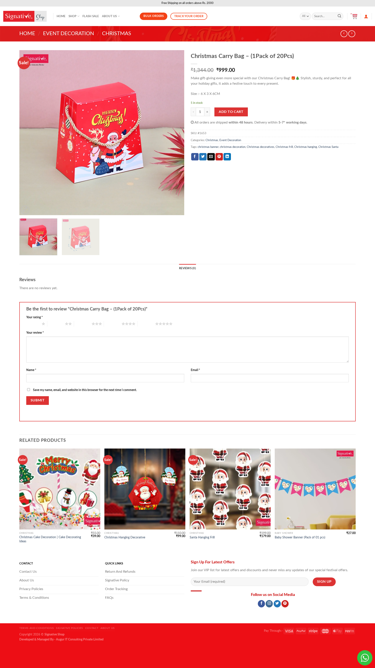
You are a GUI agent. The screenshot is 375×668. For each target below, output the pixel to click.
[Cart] (353, 16)
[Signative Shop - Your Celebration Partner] (25, 16)
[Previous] (28, 132)
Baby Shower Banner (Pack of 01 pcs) (300, 537)
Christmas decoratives (260, 147)
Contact (91, 628)
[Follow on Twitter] (277, 603)
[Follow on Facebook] (261, 603)
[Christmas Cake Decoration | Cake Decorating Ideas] (59, 489)
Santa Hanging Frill (202, 537)
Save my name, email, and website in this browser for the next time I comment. (85, 390)
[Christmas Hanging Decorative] (144, 489)
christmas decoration (232, 147)
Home (61, 16)
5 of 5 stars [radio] (146, 323)
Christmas (116, 33)
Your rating (34, 317)
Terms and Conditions (36, 628)
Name (31, 370)
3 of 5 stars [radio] (83, 323)
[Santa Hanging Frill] (230, 489)
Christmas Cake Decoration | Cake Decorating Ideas (50, 539)
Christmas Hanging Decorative (124, 537)
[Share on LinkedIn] (227, 156)
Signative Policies (69, 628)
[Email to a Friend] (211, 156)
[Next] (175, 132)
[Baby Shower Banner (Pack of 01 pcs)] (315, 489)
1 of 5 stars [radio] (33, 323)
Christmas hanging (305, 147)
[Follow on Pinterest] (285, 603)
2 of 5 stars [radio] (56, 323)
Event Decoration (68, 33)
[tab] (187, 268)
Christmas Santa (328, 147)
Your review (35, 332)
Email (195, 370)
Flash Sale (90, 16)
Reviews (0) (187, 268)
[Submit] (339, 16)
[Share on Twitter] (203, 156)
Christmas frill (284, 147)
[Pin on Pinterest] (219, 156)
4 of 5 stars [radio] (113, 323)
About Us (109, 16)
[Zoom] (25, 210)
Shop (73, 16)
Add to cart (231, 112)
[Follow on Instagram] (269, 603)
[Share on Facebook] (195, 156)
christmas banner (208, 147)
